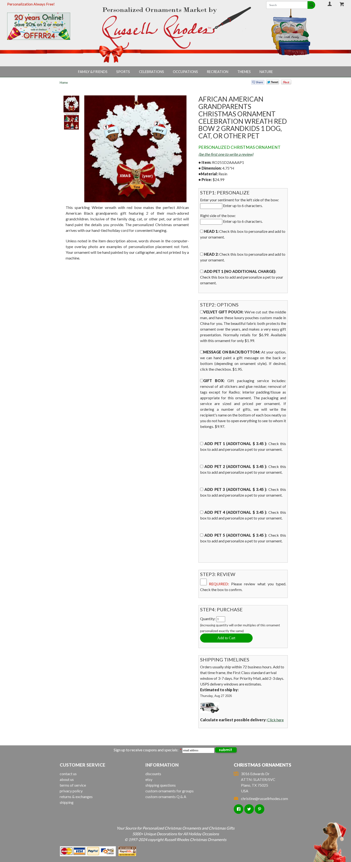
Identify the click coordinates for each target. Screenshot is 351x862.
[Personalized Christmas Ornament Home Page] (175, 28)
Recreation (217, 72)
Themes (244, 72)
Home (64, 82)
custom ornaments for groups (169, 791)
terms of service (73, 785)
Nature (266, 72)
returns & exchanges (76, 796)
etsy (148, 779)
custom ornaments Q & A (165, 796)
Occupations (185, 72)
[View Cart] (342, 4)
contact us (68, 773)
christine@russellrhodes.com (264, 798)
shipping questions (160, 785)
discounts (153, 773)
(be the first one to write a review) (225, 154)
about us (67, 779)
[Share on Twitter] (270, 83)
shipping (67, 802)
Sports (123, 72)
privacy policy (71, 791)
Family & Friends (92, 72)
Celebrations (151, 72)
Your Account (329, 3)
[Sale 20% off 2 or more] (46, 26)
